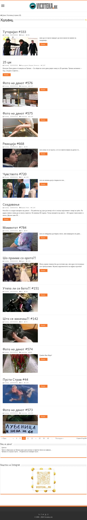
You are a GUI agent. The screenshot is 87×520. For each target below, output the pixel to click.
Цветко (4, 447)
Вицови (31, 65)
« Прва (4, 438)
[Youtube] (45, 514)
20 (39, 438)
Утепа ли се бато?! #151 (21, 288)
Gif (21, 147)
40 (48, 438)
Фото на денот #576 (18, 82)
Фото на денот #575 (18, 113)
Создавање (11, 204)
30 (44, 438)
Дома (4, 15)
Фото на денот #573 (18, 409)
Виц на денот (24, 65)
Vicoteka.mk (48, 517)
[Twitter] (43, 514)
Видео (22, 35)
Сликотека (24, 86)
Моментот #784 (14, 227)
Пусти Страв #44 (15, 379)
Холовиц (6, 35)
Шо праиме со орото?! (19, 257)
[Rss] (39, 514)
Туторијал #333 (14, 31)
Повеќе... (43, 44)
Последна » (59, 438)
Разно (27, 207)
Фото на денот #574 (18, 349)
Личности (36, 65)
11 (28, 438)
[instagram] (48, 514)
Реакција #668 (13, 143)
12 (32, 438)
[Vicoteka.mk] (43, 5)
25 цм (7, 62)
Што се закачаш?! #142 (20, 318)
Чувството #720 (15, 173)
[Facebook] (41, 514)
